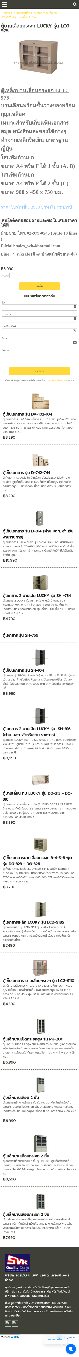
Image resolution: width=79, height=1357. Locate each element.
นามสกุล (6, 314)
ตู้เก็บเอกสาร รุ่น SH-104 (23, 670)
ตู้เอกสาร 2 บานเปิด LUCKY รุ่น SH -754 (37, 595)
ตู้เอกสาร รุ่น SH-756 (20, 635)
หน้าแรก (5, 13)
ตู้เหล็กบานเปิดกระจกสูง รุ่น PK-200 (33, 1039)
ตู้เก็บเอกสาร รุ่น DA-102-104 (27, 414)
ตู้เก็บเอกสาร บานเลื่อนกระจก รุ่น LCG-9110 (38, 981)
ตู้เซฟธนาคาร (38, 1291)
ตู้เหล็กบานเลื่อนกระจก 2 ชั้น (26, 1156)
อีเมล (4, 338)
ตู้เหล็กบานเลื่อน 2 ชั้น (21, 1097)
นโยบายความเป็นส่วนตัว (56, 380)
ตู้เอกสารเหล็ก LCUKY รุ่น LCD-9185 (33, 922)
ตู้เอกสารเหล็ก (22, 13)
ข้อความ (6, 350)
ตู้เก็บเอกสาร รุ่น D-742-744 (26, 473)
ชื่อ (3, 302)
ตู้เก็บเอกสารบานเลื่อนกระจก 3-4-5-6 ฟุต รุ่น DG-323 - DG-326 (38, 861)
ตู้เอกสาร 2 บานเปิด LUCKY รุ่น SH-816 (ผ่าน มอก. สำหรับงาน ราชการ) (36, 732)
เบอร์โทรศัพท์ (9, 326)
